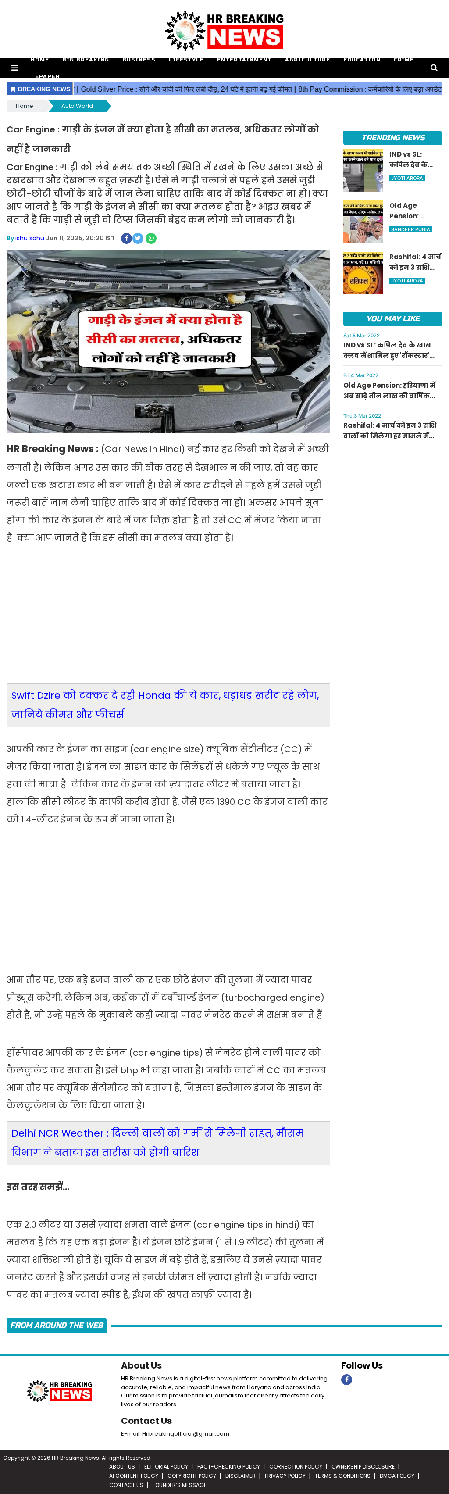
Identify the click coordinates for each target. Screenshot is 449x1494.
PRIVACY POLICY (285, 1476)
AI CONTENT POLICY (133, 1476)
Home (40, 60)
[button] (14, 67)
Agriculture (307, 60)
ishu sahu (29, 238)
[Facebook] (346, 1379)
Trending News (392, 138)
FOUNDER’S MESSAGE (180, 1485)
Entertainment (244, 60)
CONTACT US (126, 1485)
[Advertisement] (168, 619)
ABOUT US (122, 1466)
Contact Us (146, 1421)
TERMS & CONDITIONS (343, 1476)
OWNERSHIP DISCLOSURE (363, 1466)
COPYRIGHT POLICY (191, 1476)
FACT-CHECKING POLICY (228, 1466)
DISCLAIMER (240, 1476)
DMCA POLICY (397, 1476)
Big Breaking (85, 60)
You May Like (392, 318)
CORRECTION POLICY (295, 1466)
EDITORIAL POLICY (166, 1466)
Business (139, 60)
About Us (141, 1365)
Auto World (77, 106)
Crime (404, 60)
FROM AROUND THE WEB (56, 1325)
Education (362, 60)
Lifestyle (186, 60)
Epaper (47, 76)
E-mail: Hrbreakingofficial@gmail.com (175, 1434)
